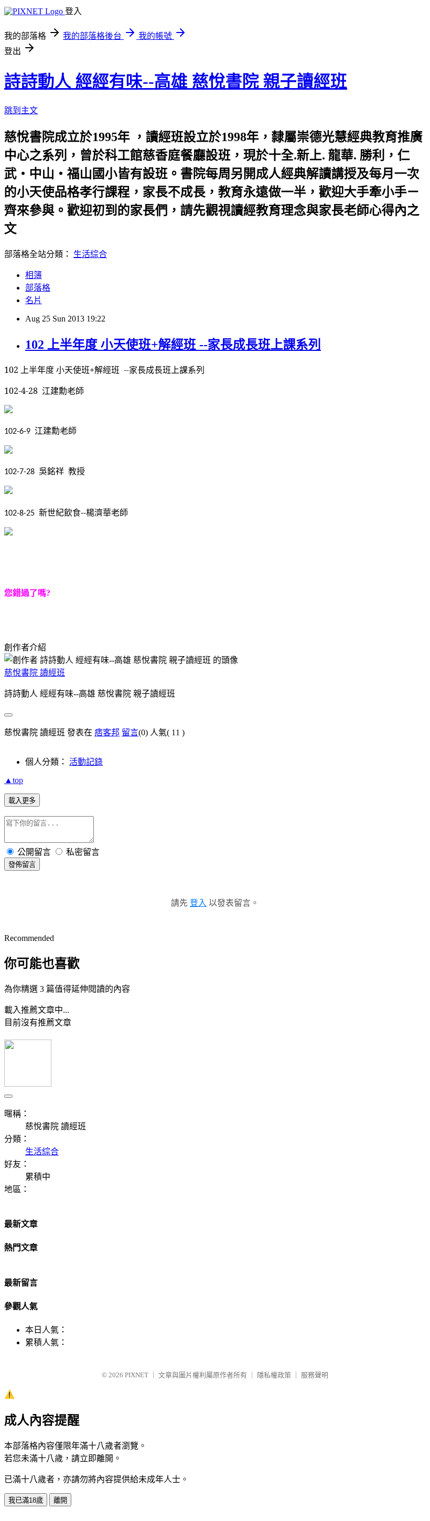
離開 (60, 1500)
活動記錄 (86, 761)
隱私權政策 (274, 1375)
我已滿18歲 (25, 1500)
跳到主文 (21, 110)
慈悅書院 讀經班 (34, 672)
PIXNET (136, 1375)
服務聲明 (314, 1375)
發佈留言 (22, 865)
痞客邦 (107, 732)
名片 (33, 300)
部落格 (37, 287)
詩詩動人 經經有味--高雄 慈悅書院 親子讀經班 (175, 81)
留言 (130, 732)
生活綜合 (90, 254)
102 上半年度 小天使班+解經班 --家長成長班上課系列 (173, 344)
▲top (13, 780)
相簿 (33, 275)
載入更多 (22, 801)
